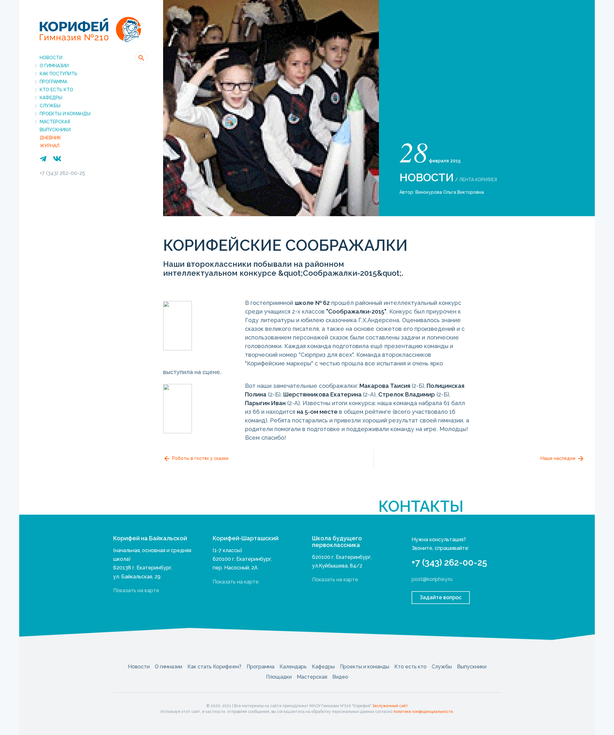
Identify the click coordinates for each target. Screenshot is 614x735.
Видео (340, 677)
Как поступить (58, 73)
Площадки (279, 677)
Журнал (49, 145)
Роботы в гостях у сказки (199, 458)
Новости (51, 57)
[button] (141, 57)
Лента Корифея (478, 179)
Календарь (293, 667)
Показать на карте (136, 590)
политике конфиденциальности (423, 711)
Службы (50, 105)
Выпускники (55, 129)
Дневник (50, 137)
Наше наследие (558, 458)
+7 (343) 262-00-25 (62, 173)
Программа (53, 81)
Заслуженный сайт (390, 706)
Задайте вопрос (440, 597)
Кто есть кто (56, 89)
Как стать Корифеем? (214, 667)
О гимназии (54, 65)
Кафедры (51, 97)
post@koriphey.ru (432, 579)
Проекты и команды (65, 113)
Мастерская (55, 121)
